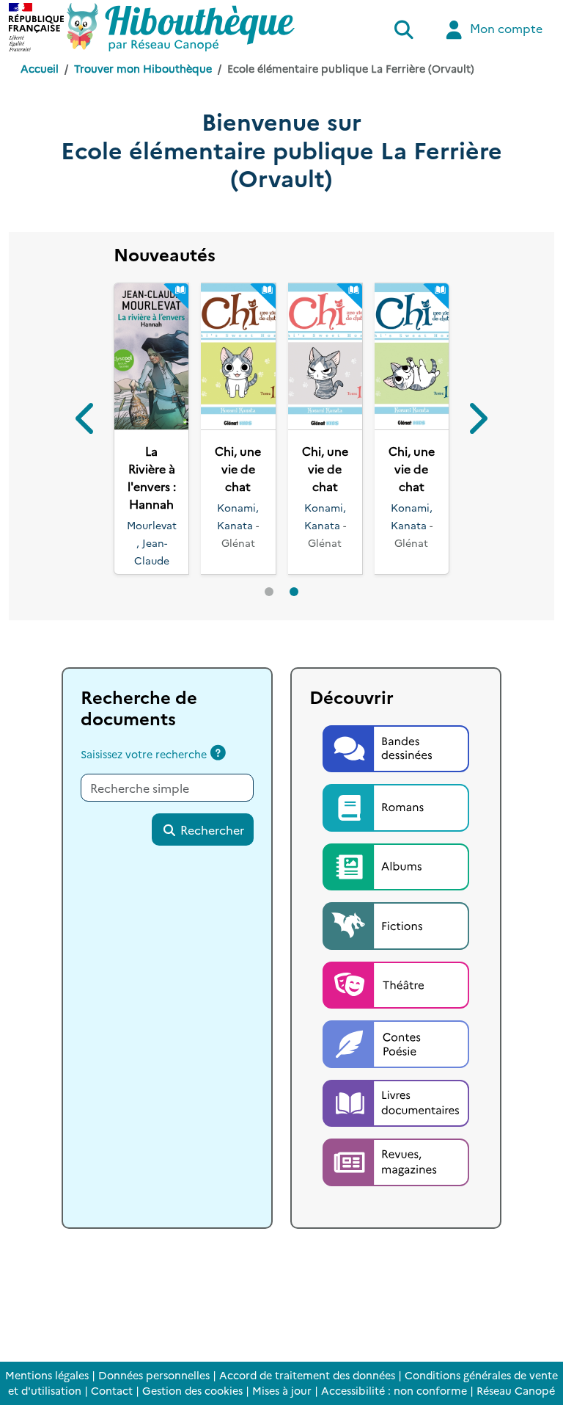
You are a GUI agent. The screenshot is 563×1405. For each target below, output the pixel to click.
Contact (112, 1390)
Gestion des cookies (192, 1390)
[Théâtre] (396, 983)
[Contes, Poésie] (396, 1042)
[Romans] (396, 806)
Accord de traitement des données (307, 1375)
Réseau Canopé (515, 1390)
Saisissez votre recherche (144, 754)
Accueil (40, 68)
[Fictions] (396, 924)
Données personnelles (154, 1375)
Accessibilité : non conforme (394, 1390)
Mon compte (504, 28)
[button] (86, 420)
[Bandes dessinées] (396, 746)
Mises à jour (282, 1390)
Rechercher (210, 829)
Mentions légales (47, 1375)
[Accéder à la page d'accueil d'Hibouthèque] (181, 27)
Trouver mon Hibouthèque (143, 68)
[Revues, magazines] (396, 1160)
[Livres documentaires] (396, 1101)
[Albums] (396, 865)
